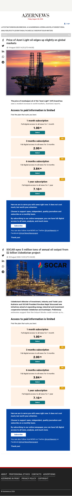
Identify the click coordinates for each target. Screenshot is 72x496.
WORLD (14, 27)
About (4, 474)
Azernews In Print (10, 478)
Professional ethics (19, 474)
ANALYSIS (4, 31)
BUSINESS (20, 27)
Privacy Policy (29, 478)
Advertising (49, 474)
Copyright (43, 478)
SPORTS (40, 31)
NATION (9, 27)
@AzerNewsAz (51, 230)
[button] (3, 40)
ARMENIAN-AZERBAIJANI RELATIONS (44, 27)
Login (68, 23)
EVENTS (18, 31)
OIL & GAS (27, 27)
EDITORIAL (61, 27)
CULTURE (34, 31)
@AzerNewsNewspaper (28, 233)
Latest (4, 27)
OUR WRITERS (48, 31)
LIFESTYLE (12, 31)
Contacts (36, 474)
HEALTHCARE (26, 31)
